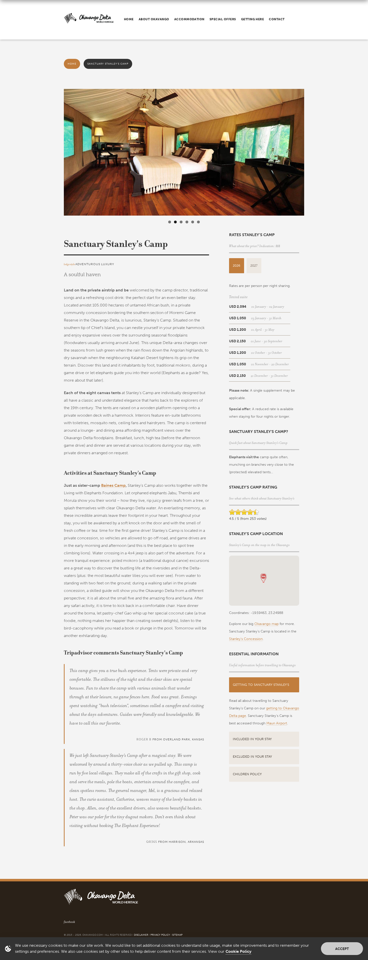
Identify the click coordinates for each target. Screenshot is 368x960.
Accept (342, 949)
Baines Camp (113, 485)
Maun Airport (276, 723)
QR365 (151, 842)
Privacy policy (160, 934)
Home (129, 19)
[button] (263, 578)
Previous (58, 154)
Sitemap (177, 934)
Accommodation (189, 19)
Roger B (143, 739)
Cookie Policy (238, 951)
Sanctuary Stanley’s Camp (107, 63)
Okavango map (266, 624)
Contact (276, 19)
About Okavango (154, 19)
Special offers (223, 19)
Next (309, 154)
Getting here (252, 19)
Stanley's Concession (246, 639)
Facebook (69, 922)
